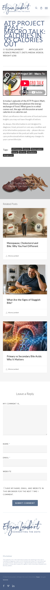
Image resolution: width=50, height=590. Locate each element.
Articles (33, 49)
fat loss (23, 152)
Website (7, 471)
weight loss (8, 155)
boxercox (5, 579)
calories (26, 149)
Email (6, 458)
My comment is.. (11, 404)
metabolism (32, 152)
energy (14, 152)
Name (6, 444)
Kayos (38, 577)
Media (31, 52)
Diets (24, 52)
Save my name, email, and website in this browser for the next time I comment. (23, 491)
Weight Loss (9, 55)
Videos (39, 52)
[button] (46, 8)
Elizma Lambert (15, 49)
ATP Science (16, 149)
